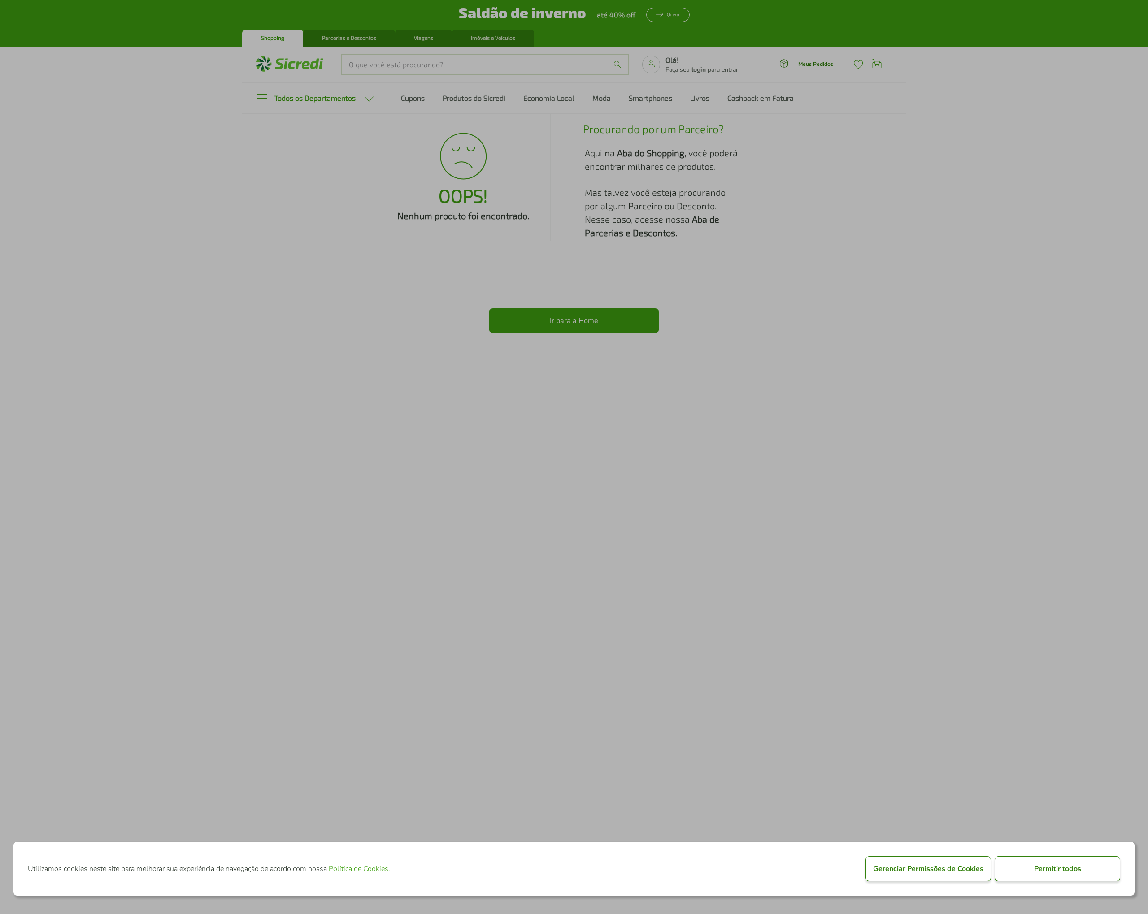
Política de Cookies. (359, 869)
